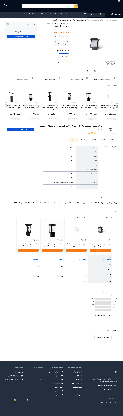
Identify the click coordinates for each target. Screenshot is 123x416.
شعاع (55, 32)
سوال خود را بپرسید (103, 337)
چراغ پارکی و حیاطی (64, 32)
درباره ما (34, 14)
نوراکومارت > (113, 20)
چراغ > (106, 20)
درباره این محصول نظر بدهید (103, 315)
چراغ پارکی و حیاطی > (97, 20)
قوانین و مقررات (42, 14)
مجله (50, 14)
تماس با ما (27, 14)
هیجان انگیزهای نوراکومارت (60, 14)
